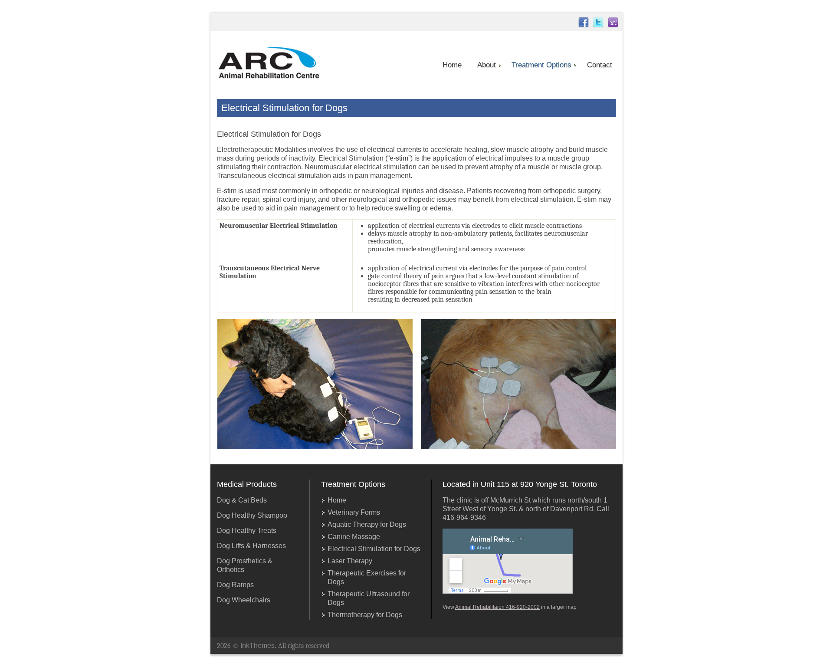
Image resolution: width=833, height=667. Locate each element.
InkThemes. (258, 645)
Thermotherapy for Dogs (365, 614)
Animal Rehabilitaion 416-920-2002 (497, 607)
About (486, 65)
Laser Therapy (350, 561)
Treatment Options (541, 65)
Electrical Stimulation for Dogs (374, 548)
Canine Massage (354, 536)
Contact (599, 65)
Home (452, 65)
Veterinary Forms (354, 512)
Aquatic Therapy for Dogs (367, 524)
